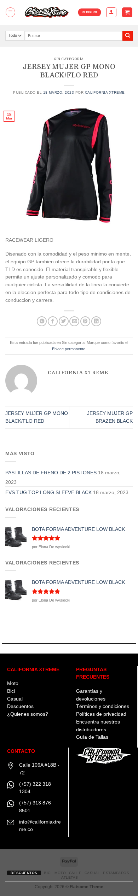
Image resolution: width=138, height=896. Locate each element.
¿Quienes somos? (27, 714)
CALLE (75, 873)
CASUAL (92, 873)
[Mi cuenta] (111, 12)
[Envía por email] (74, 321)
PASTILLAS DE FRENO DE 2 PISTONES (51, 472)
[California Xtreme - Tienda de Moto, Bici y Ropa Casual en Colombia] (47, 12)
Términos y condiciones (102, 706)
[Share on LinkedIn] (96, 321)
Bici (11, 691)
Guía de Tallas (92, 737)
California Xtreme (105, 92)
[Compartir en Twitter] (64, 321)
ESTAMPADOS (116, 873)
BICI (48, 873)
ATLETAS (69, 877)
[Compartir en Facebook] (53, 321)
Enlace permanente (68, 349)
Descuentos (20, 706)
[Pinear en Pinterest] (85, 321)
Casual (15, 699)
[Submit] (127, 36)
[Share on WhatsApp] (42, 321)
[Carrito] (127, 12)
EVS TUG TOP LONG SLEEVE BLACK (48, 492)
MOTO (60, 873)
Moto (12, 683)
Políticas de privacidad (101, 714)
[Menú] (10, 12)
